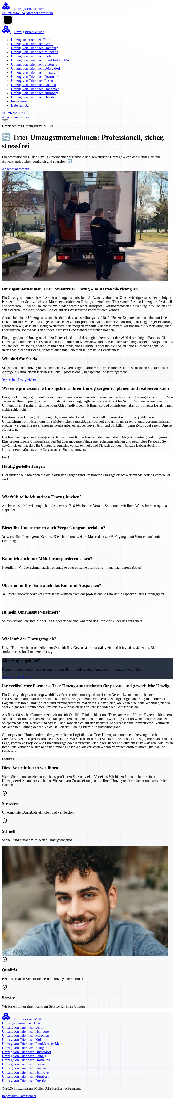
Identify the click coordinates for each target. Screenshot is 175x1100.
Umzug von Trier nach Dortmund (35, 77)
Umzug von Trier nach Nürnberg (34, 93)
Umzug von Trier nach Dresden (34, 97)
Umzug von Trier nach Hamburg (34, 48)
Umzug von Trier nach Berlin (32, 44)
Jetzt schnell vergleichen (19, 380)
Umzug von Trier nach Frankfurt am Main (41, 60)
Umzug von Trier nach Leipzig (33, 72)
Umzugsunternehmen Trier (30, 40)
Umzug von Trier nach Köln (31, 56)
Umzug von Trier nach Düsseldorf (35, 68)
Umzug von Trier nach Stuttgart (34, 64)
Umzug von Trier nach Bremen (33, 85)
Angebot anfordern (39, 13)
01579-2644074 (13, 13)
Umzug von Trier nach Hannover (35, 89)
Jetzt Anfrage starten (16, 677)
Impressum (19, 101)
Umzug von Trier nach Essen (32, 81)
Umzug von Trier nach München (34, 52)
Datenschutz (20, 105)
